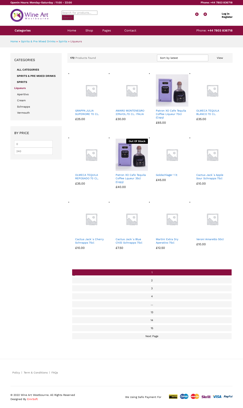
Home (71, 30)
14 (152, 320)
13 (152, 312)
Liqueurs (20, 88)
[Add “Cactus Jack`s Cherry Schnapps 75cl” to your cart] (85, 233)
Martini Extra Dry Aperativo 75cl (167, 241)
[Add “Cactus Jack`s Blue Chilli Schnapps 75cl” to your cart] (125, 233)
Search (67, 17)
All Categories (28, 69)
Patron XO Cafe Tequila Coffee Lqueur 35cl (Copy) (131, 178)
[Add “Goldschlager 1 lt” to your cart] (166, 168)
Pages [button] (106, 30)
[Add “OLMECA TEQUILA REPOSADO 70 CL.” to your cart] (85, 168)
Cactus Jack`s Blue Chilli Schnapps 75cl (129, 241)
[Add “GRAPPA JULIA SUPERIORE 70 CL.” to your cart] (85, 104)
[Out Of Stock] (132, 154)
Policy (16, 372)
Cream (21, 100)
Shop (89, 30)
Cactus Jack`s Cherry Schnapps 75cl (89, 241)
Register (227, 16)
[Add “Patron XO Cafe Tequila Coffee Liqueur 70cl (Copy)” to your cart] (166, 104)
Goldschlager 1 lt (166, 174)
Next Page (151, 336)
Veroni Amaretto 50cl (210, 239)
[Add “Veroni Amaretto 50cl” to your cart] (206, 233)
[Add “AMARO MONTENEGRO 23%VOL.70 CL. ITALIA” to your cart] (125, 104)
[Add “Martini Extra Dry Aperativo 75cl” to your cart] (166, 233)
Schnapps (23, 106)
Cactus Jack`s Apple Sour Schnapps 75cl (209, 176)
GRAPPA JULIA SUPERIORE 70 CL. (87, 112)
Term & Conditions (36, 372)
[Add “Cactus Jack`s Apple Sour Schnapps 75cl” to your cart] (206, 168)
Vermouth (23, 112)
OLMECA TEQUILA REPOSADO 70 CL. (87, 176)
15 (152, 328)
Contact (130, 30)
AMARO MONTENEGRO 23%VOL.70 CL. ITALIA (130, 112)
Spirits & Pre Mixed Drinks (38, 41)
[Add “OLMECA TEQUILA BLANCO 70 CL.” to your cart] (206, 104)
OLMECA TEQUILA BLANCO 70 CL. (207, 112)
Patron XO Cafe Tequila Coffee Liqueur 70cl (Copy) (171, 114)
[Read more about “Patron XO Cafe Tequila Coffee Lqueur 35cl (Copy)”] (125, 168)
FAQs (54, 372)
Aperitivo (23, 94)
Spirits (63, 41)
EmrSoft (32, 399)
